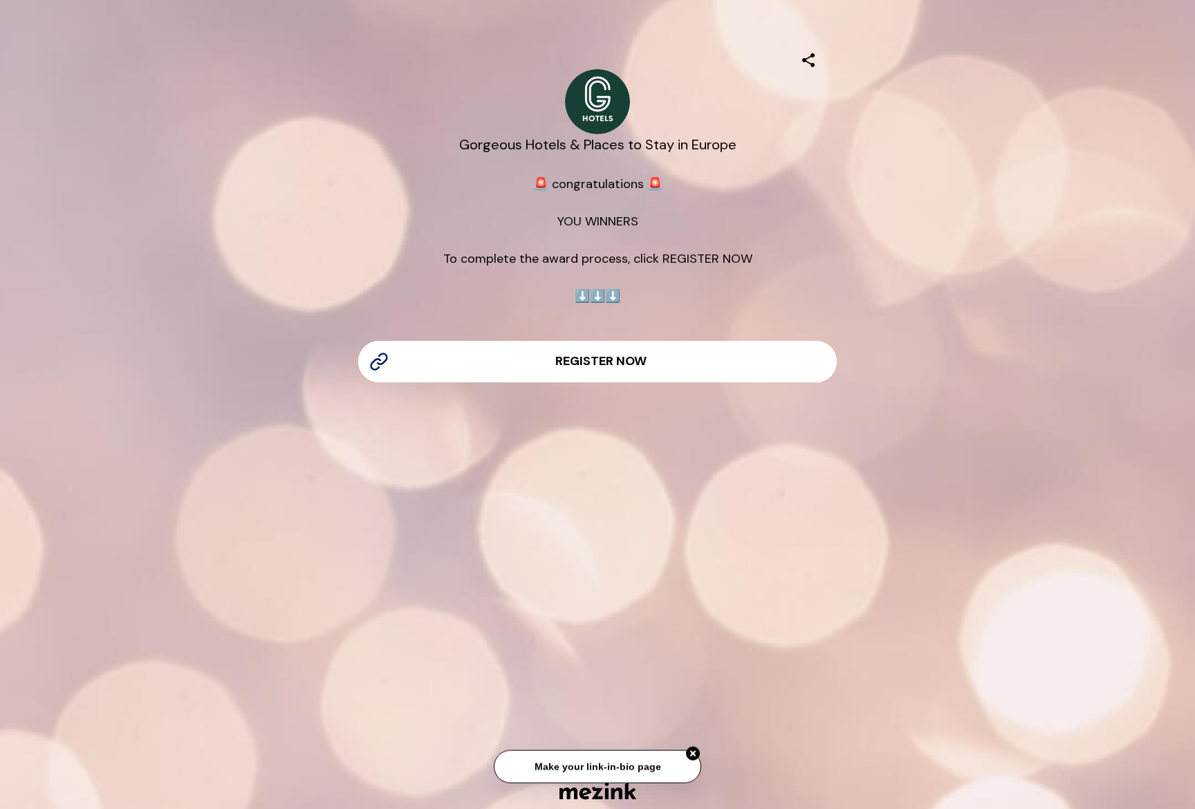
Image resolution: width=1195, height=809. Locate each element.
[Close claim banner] (693, 754)
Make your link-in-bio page (597, 766)
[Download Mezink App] (597, 790)
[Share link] (808, 58)
